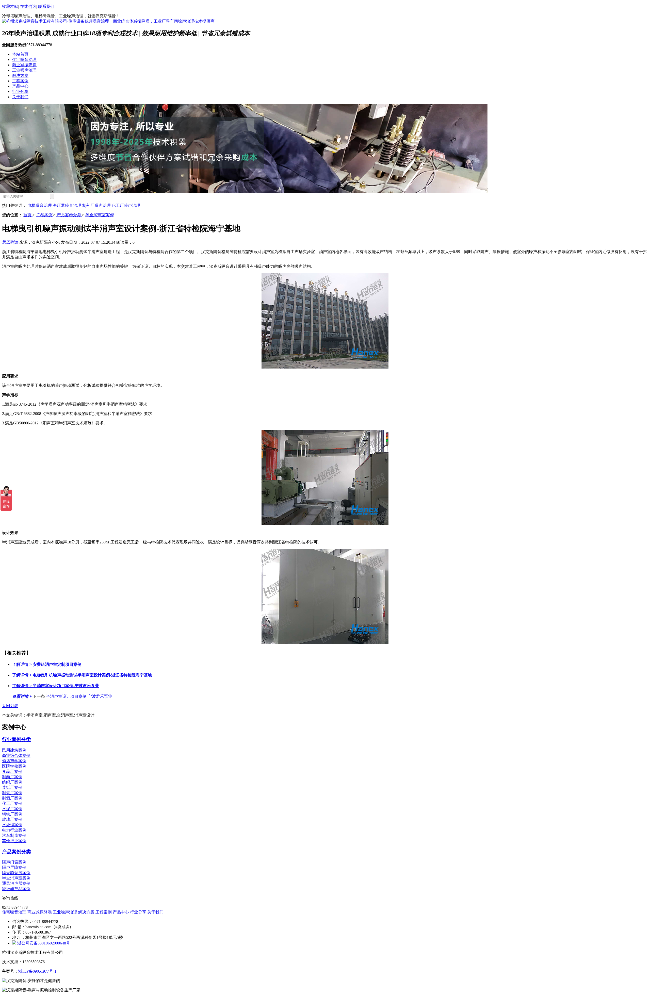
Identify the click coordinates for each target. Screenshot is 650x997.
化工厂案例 (12, 803)
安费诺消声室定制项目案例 (47, 664)
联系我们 (46, 6)
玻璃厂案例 (12, 819)
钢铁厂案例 (12, 814)
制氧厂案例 (12, 793)
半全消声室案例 (99, 215)
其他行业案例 (14, 841)
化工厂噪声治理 (126, 205)
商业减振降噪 (24, 65)
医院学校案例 (14, 766)
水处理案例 (12, 825)
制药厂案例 (12, 777)
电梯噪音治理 (39, 205)
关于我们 (20, 97)
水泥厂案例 (12, 809)
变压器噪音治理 (67, 205)
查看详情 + (22, 696)
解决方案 (20, 75)
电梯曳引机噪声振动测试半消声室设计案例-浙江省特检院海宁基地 (82, 675)
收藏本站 (10, 6)
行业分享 (20, 91)
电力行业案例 (14, 830)
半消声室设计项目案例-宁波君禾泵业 (55, 686)
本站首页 (20, 54)
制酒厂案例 (12, 798)
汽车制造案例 (14, 835)
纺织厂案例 (12, 782)
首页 (27, 215)
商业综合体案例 (16, 755)
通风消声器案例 (16, 883)
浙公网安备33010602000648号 (43, 943)
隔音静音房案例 (16, 873)
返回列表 (10, 242)
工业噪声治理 (24, 70)
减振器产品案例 (16, 889)
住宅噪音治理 (24, 59)
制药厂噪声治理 (96, 205)
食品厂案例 (12, 771)
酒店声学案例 (14, 761)
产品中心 (20, 86)
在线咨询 (28, 6)
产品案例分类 (69, 215)
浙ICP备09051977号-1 (37, 971)
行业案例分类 (16, 739)
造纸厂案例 (12, 787)
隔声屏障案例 (14, 867)
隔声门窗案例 (14, 862)
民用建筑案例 (14, 750)
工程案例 (20, 81)
